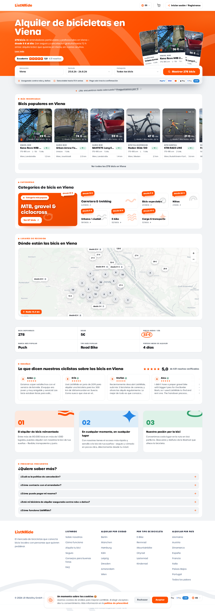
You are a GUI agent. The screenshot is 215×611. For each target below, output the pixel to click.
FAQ (67, 567)
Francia (176, 558)
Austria (176, 542)
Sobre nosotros (73, 537)
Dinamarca (178, 547)
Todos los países (181, 579)
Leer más (19, 51)
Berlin (104, 537)
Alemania (177, 537)
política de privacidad (116, 603)
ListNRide (24, 532)
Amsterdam (107, 569)
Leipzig (105, 558)
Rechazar (142, 599)
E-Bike (140, 537)
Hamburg (106, 547)
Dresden (106, 563)
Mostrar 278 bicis (183, 71)
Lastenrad (142, 558)
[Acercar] (194, 253)
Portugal (177, 574)
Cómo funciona (74, 542)
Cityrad (141, 553)
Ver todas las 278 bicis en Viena (108, 166)
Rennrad (141, 542)
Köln (103, 553)
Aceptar (160, 599)
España (176, 553)
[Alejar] (194, 259)
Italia (175, 563)
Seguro (69, 553)
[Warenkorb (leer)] (158, 5)
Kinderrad (142, 563)
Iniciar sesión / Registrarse (186, 5)
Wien (104, 574)
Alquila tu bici (73, 547)
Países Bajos (179, 569)
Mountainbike (144, 547)
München (106, 542)
